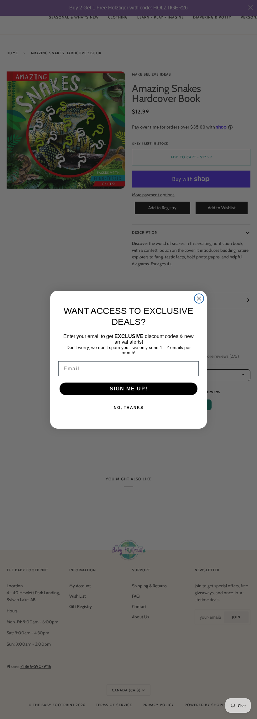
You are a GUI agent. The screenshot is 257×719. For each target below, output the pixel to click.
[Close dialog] (199, 298)
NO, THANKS (129, 407)
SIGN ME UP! (129, 388)
